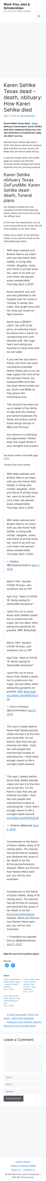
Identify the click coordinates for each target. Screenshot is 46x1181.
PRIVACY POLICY (23, 1162)
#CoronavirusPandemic (21, 914)
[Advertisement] (23, 48)
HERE (6, 458)
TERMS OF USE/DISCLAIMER (23, 1166)
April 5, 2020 (14, 944)
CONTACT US (29, 1170)
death (35, 123)
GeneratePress (27, 1177)
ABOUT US (16, 1170)
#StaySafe (30, 691)
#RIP (20, 691)
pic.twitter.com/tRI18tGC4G (23, 817)
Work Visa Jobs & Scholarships (17, 6)
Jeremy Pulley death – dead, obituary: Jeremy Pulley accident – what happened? (31, 984)
